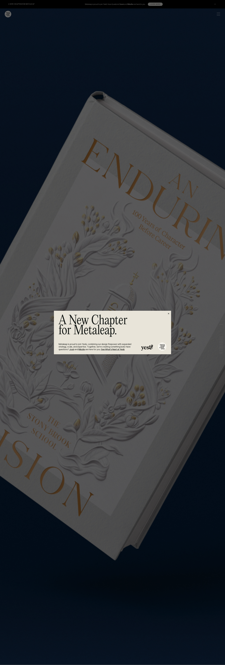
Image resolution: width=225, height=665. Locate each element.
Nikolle (81, 349)
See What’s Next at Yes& (113, 349)
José (71, 349)
